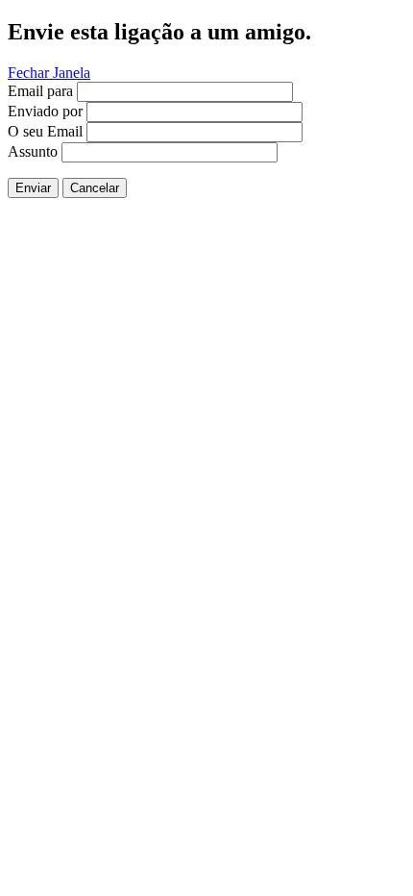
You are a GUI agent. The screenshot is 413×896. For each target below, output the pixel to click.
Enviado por (45, 111)
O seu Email (45, 131)
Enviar (33, 188)
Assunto (33, 151)
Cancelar (94, 188)
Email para (40, 91)
